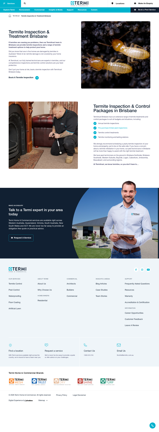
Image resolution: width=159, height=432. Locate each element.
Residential (42, 301)
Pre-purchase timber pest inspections (112, 128)
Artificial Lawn (15, 309)
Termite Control (15, 284)
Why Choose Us (45, 290)
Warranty (129, 296)
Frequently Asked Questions (137, 284)
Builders (70, 290)
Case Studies (102, 290)
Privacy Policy (61, 395)
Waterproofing (15, 296)
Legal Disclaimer (79, 395)
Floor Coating (14, 303)
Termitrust (16, 16)
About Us (42, 284)
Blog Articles (101, 284)
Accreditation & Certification (137, 303)
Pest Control (14, 290)
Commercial (72, 296)
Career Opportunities (134, 313)
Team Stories (101, 296)
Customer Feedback (134, 319)
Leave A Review (132, 326)
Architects (71, 284)
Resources (129, 290)
